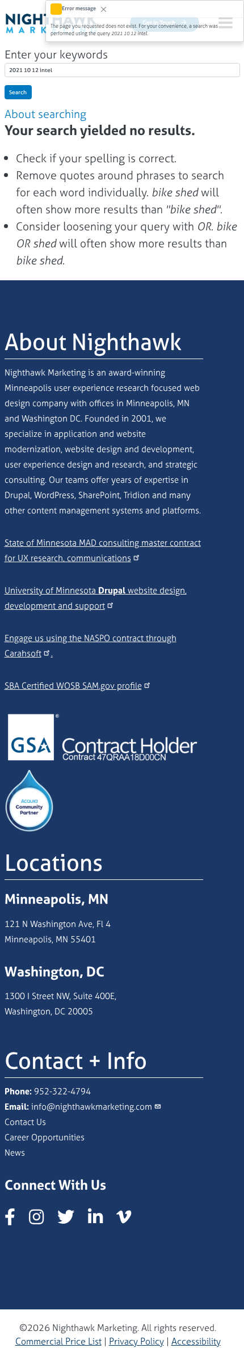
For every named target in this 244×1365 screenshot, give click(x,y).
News (15, 1152)
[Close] (103, 8)
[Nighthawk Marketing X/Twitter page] (71, 1220)
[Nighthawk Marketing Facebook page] (16, 1220)
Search (18, 92)
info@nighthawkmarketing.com (91, 1107)
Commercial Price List (58, 1341)
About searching (45, 113)
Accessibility (196, 1341)
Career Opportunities (45, 1137)
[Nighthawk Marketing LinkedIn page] (101, 1220)
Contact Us (25, 1122)
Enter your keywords (56, 54)
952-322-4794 (62, 1091)
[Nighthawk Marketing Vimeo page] (129, 1220)
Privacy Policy (136, 1341)
